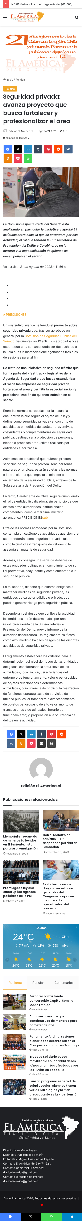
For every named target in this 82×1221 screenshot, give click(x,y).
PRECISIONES (15, 315)
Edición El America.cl (21, 131)
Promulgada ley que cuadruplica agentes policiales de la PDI (19, 892)
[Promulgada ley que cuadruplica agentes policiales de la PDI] (21, 872)
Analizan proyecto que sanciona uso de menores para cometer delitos (53, 1020)
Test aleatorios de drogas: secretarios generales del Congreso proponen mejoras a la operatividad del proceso (58, 896)
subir (46, 518)
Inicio (9, 79)
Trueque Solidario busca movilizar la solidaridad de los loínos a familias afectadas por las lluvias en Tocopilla (53, 1063)
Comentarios (64, 983)
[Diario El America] (27, 17)
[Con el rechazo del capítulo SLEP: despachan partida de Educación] (61, 820)
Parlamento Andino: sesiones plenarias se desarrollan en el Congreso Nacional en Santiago (54, 1040)
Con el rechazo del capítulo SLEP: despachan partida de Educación (60, 841)
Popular (38, 983)
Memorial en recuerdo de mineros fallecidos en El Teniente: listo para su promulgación (20, 842)
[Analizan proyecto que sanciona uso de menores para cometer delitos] (14, 1022)
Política (20, 79)
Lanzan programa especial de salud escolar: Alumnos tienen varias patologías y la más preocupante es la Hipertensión (53, 1088)
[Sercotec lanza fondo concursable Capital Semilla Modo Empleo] (14, 1002)
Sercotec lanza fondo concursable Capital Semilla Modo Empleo (51, 1000)
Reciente (15, 983)
